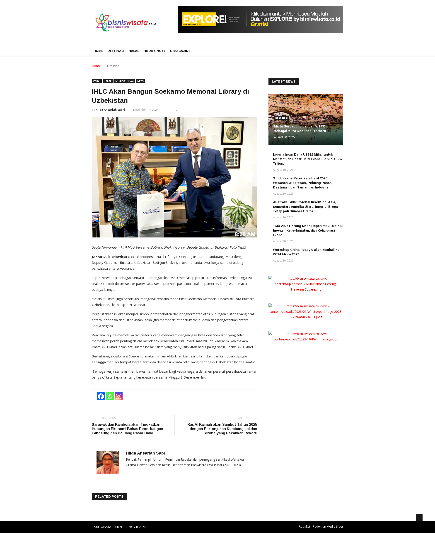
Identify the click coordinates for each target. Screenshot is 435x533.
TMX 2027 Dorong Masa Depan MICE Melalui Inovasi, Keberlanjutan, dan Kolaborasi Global (308, 230)
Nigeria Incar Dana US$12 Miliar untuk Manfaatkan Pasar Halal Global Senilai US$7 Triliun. (308, 159)
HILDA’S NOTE (155, 51)
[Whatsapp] (110, 396)
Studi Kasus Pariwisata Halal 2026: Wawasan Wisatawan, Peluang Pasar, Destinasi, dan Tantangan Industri (302, 182)
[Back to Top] (419, 517)
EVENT (97, 81)
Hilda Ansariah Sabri (110, 110)
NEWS (140, 81)
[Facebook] (101, 396)
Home (98, 51)
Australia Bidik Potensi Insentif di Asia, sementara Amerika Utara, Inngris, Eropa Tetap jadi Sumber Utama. (305, 206)
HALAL (134, 51)
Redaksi (304, 526)
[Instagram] (119, 396)
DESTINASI (116, 51)
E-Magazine (180, 51)
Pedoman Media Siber (328, 526)
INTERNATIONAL (124, 81)
